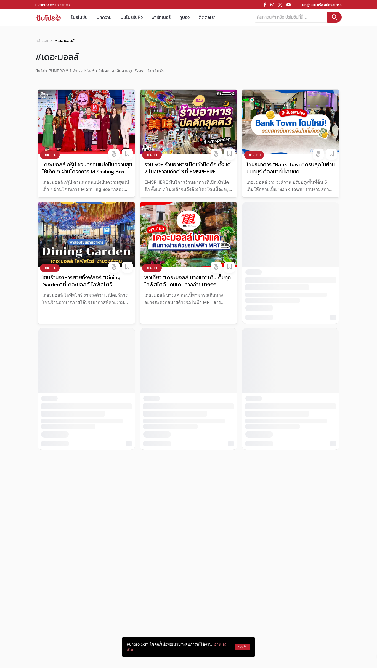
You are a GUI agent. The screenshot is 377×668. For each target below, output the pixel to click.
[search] (334, 17)
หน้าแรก (41, 41)
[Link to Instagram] (272, 4)
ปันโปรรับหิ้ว (132, 17)
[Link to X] (280, 4)
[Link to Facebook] (265, 4)
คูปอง (184, 17)
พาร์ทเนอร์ (161, 17)
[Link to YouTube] (288, 4)
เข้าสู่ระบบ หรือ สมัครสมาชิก (322, 4)
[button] (114, 154)
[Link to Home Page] (48, 17)
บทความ (104, 17)
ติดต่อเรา (207, 17)
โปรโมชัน (79, 17)
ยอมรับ (243, 647)
